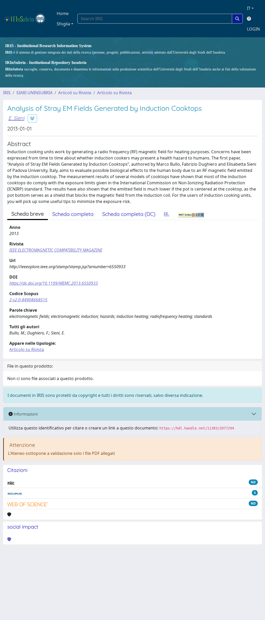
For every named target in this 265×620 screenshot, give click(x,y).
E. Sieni (16, 118)
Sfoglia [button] (63, 24)
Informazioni (25, 414)
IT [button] (249, 8)
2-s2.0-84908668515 (28, 300)
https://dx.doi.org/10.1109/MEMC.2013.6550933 (53, 283)
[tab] (167, 214)
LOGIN (253, 29)
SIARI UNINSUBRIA (34, 93)
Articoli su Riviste (74, 93)
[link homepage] (26, 18)
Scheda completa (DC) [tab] (128, 214)
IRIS (7, 93)
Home (63, 13)
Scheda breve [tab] (27, 213)
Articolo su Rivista (114, 93)
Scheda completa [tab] (72, 214)
